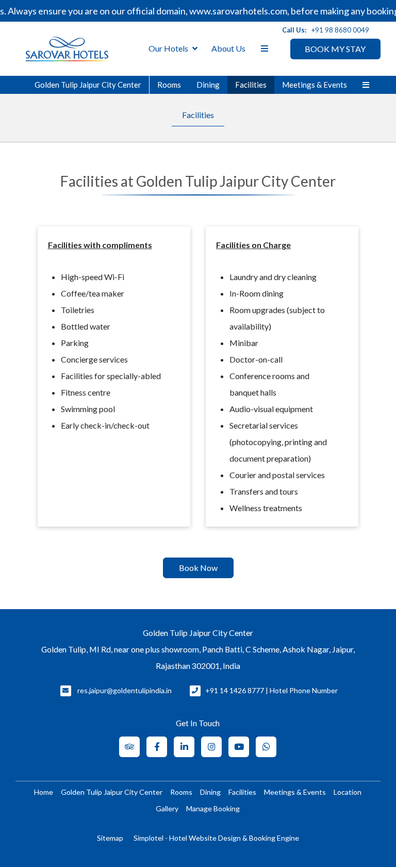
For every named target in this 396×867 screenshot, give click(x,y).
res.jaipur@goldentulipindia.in (124, 690)
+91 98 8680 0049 (340, 30)
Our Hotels (168, 48)
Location (347, 792)
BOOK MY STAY (335, 49)
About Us (228, 48)
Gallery (167, 808)
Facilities (251, 84)
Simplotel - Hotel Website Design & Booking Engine (216, 837)
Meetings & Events (314, 84)
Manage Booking (213, 808)
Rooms (169, 84)
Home (43, 792)
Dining (208, 84)
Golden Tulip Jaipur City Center (88, 84)
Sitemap (110, 837)
